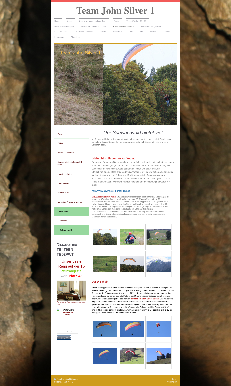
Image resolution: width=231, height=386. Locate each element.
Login (174, 379)
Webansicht (172, 382)
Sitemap (74, 379)
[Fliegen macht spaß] (132, 264)
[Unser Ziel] (159, 264)
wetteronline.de (70, 332)
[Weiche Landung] (132, 237)
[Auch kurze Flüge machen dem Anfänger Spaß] (159, 237)
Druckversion (62, 379)
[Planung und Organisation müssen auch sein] (71, 291)
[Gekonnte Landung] (105, 264)
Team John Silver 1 (115, 10)
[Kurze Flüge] (105, 237)
